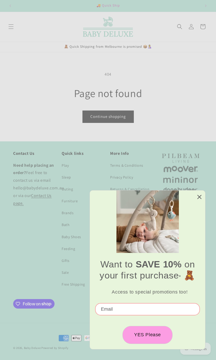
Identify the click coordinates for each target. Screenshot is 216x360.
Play (65, 165)
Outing (67, 189)
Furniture (70, 201)
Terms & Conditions (126, 165)
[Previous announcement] (10, 6)
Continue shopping (108, 116)
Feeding (68, 248)
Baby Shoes (71, 236)
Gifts (66, 260)
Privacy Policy (121, 177)
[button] (11, 26)
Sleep (66, 177)
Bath (66, 224)
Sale (65, 272)
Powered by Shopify (54, 348)
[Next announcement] (206, 6)
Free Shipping (73, 284)
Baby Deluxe (32, 348)
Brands (68, 212)
